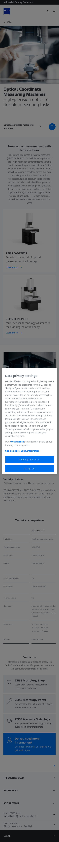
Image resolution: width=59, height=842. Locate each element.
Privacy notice (16, 441)
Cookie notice (12, 450)
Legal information (30, 450)
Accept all (29, 468)
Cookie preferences (29, 459)
